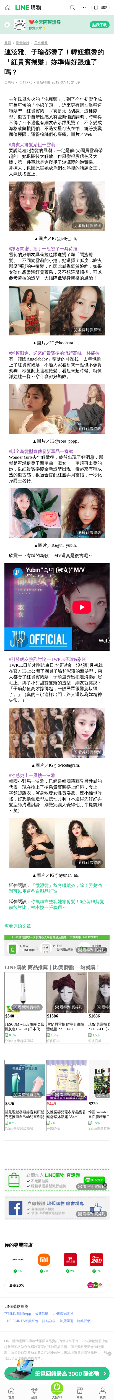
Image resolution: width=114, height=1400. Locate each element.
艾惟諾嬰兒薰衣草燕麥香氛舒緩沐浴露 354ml (66, 1114)
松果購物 (53, 1129)
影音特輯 (22, 43)
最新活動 (41, 1313)
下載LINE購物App (17, 1313)
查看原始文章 (17, 926)
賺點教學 (49, 1321)
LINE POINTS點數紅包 (21, 1321)
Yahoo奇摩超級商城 (19, 1041)
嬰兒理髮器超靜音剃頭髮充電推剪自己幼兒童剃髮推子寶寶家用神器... (24, 1114)
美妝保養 (41, 43)
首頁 (7, 43)
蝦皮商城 (53, 1041)
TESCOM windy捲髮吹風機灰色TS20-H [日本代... (24, 1026)
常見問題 (66, 1321)
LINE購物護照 (63, 1313)
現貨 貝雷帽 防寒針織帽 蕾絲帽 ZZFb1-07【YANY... (65, 1026)
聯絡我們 (83, 1321)
